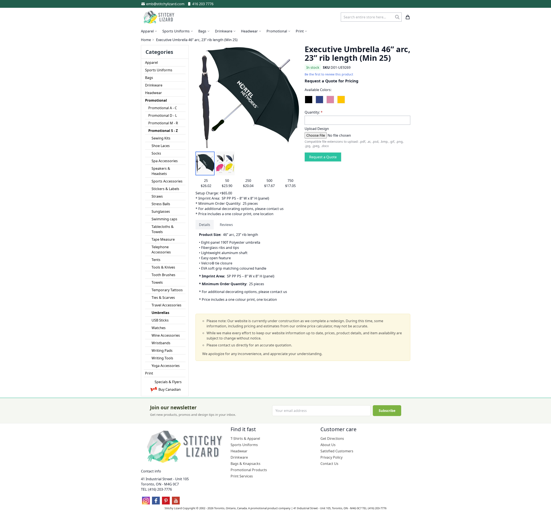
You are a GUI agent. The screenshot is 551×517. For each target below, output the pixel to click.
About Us (328, 444)
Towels (157, 282)
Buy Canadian (169, 389)
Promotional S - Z (163, 130)
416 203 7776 (202, 4)
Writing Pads (162, 350)
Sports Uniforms (158, 70)
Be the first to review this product (329, 74)
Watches (159, 327)
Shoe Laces (161, 145)
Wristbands (161, 343)
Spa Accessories (165, 160)
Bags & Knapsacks (245, 463)
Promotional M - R (163, 123)
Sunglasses (161, 211)
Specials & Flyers (168, 381)
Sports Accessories (167, 181)
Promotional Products (249, 469)
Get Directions (332, 438)
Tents (156, 259)
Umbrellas (160, 312)
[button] (205, 163)
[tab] (205, 224)
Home (146, 39)
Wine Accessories (166, 335)
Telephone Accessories (161, 249)
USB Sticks (160, 320)
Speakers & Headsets (161, 171)
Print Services (242, 476)
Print (149, 373)
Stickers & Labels (165, 188)
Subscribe (387, 410)
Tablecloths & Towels (163, 229)
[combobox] (371, 17)
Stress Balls (161, 204)
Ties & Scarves (163, 297)
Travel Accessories (166, 305)
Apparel (151, 62)
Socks (156, 153)
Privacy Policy (331, 457)
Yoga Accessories (166, 365)
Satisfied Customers (336, 451)
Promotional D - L (162, 115)
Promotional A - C (162, 108)
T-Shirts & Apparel (245, 438)
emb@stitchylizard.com (165, 4)
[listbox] (357, 101)
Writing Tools (162, 358)
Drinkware (153, 85)
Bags (149, 77)
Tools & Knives (163, 267)
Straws (157, 196)
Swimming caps (164, 219)
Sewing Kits (161, 138)
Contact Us (329, 463)
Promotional (156, 100)
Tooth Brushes (163, 274)
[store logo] (159, 17)
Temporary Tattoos (167, 290)
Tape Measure (163, 239)
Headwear (153, 92)
